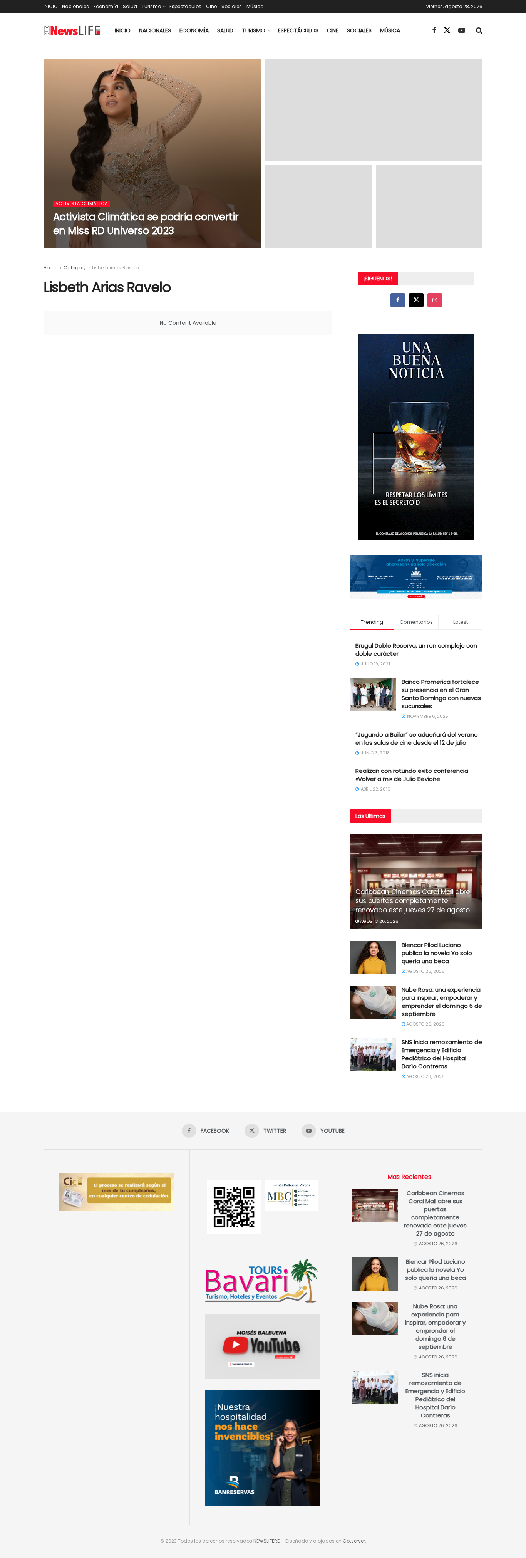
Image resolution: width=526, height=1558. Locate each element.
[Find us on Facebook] (434, 30)
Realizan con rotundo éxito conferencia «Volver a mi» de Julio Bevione (411, 775)
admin (69, 246)
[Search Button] (479, 30)
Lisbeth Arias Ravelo (115, 267)
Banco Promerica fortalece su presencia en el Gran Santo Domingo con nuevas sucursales (441, 694)
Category (75, 267)
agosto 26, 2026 (379, 921)
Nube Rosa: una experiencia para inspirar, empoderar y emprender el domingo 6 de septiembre (442, 1002)
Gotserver (354, 1541)
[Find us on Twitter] (447, 30)
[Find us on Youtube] (461, 30)
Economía (106, 6)
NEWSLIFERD (266, 1541)
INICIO (50, 6)
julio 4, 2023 (99, 246)
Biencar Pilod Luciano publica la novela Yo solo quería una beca (437, 953)
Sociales (231, 6)
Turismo (151, 6)
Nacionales (75, 6)
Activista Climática (81, 204)
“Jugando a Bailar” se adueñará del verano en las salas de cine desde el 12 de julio (416, 738)
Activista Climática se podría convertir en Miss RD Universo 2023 (146, 223)
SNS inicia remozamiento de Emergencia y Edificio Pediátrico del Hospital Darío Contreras (442, 1054)
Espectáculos (185, 6)
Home (50, 267)
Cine (211, 6)
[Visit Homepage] (72, 31)
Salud (130, 6)
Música (255, 6)
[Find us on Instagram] (434, 300)
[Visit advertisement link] (416, 437)
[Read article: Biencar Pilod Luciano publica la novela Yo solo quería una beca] (373, 957)
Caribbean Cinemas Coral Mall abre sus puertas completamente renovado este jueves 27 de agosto (412, 901)
